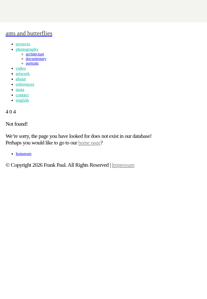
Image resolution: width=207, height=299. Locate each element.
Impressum (123, 165)
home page (89, 142)
